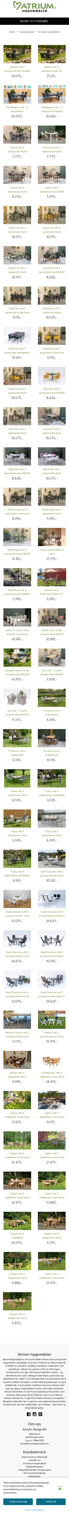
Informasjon (34, 1476)
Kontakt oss (35, 1460)
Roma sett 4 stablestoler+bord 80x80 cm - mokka (17, 191)
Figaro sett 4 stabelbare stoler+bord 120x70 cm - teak (51, 1157)
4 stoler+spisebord (49, 31)
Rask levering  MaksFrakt (34, 1457)
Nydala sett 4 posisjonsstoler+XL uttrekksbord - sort (52, 71)
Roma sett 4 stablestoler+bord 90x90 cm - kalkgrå (17, 151)
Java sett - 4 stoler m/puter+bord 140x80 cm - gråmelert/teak (51, 674)
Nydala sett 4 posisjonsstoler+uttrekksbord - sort (20, 71)
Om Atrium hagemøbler (34, 1463)
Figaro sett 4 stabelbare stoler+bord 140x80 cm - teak (51, 1277)
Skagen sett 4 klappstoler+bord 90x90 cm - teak (52, 1237)
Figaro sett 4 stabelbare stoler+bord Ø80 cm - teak (17, 1117)
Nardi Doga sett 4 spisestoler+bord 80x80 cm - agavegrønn (17, 553)
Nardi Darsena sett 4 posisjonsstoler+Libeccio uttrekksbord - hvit (52, 915)
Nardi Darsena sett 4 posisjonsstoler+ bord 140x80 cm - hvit (17, 915)
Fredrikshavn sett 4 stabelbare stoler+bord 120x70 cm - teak (51, 1076)
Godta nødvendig (18, 1501)
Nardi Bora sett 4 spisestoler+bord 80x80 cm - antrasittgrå (17, 594)
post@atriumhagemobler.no (34, 1443)
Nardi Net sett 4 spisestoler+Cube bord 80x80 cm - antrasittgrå (17, 312)
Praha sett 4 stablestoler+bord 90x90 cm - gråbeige (17, 835)
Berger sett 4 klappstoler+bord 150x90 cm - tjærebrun (17, 1076)
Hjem (12, 31)
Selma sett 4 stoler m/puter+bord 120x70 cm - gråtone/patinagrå (52, 634)
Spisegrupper (26, 31)
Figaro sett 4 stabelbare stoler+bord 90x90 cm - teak (17, 1197)
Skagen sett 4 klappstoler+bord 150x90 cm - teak (17, 1277)
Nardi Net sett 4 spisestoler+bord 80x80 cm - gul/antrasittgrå (52, 392)
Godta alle (51, 1501)
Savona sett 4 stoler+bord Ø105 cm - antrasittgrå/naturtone (52, 594)
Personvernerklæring (34, 1473)
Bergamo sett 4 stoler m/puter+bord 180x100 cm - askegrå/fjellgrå (17, 674)
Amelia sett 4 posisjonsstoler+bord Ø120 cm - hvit (51, 1036)
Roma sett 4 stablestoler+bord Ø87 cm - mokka (52, 191)
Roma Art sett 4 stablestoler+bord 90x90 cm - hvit (51, 151)
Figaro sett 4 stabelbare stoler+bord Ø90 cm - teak (51, 1117)
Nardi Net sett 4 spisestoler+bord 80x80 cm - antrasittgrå (52, 272)
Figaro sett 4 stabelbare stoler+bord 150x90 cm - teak (51, 1197)
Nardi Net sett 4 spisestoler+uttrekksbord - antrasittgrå (17, 352)
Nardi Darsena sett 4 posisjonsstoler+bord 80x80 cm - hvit (51, 875)
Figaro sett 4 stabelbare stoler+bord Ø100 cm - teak (17, 1157)
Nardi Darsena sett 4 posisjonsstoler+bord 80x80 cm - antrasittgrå (52, 956)
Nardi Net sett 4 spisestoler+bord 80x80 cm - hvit (17, 473)
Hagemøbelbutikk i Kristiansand (34, 1470)
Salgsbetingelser (34, 1466)
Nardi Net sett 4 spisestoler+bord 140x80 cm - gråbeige (51, 433)
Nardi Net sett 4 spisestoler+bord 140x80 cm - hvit (52, 473)
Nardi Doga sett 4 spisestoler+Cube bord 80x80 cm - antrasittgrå (17, 513)
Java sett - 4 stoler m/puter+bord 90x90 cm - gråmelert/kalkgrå (17, 714)
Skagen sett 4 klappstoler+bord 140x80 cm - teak (17, 1318)
